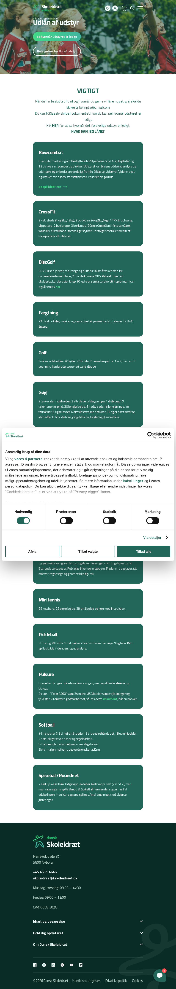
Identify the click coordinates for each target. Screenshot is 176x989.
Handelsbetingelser (86, 980)
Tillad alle (143, 551)
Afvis (32, 551)
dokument (110, 698)
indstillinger (133, 481)
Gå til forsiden (45, 18)
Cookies (137, 980)
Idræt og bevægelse (49, 921)
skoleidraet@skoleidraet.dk (55, 878)
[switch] (66, 520)
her (57, 286)
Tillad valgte (88, 551)
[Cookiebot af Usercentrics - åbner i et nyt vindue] (151, 434)
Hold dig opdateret (48, 933)
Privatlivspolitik (116, 980)
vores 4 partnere (28, 459)
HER (55, 125)
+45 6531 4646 (45, 872)
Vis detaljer (152, 537)
